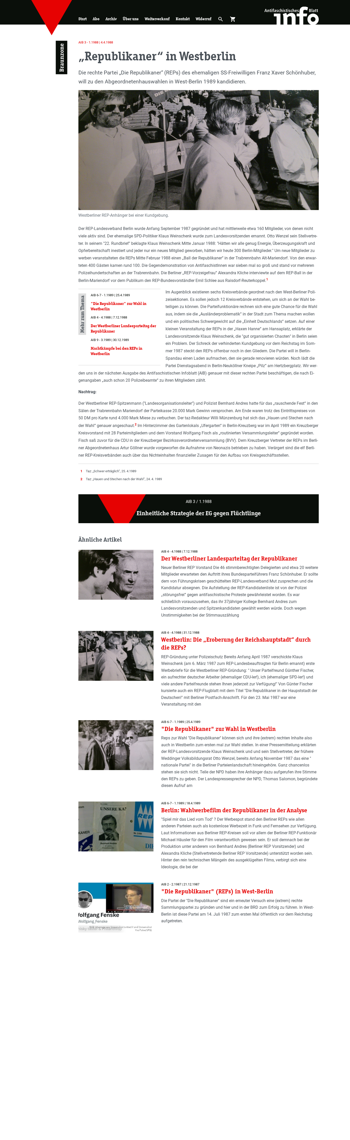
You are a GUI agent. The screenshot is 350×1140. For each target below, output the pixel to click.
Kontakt (183, 18)
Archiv (111, 18)
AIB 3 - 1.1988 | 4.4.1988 (95, 42)
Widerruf (203, 18)
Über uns (131, 18)
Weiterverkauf (157, 18)
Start (82, 18)
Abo (96, 18)
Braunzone (61, 57)
